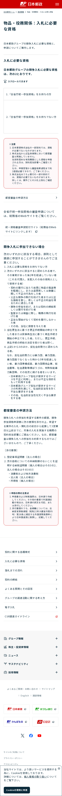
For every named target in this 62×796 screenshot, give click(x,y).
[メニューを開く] (57, 4)
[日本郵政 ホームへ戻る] (31, 4)
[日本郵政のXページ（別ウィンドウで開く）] (22, 735)
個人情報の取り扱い (35, 776)
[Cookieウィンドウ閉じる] (59, 768)
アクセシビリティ (11, 764)
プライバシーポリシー (13, 758)
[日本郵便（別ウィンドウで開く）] (16, 709)
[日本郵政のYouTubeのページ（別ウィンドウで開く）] (39, 735)
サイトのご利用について (14, 752)
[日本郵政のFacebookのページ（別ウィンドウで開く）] (31, 735)
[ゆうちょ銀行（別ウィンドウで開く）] (45, 709)
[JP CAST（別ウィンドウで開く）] (45, 722)
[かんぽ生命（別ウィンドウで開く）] (16, 722)
